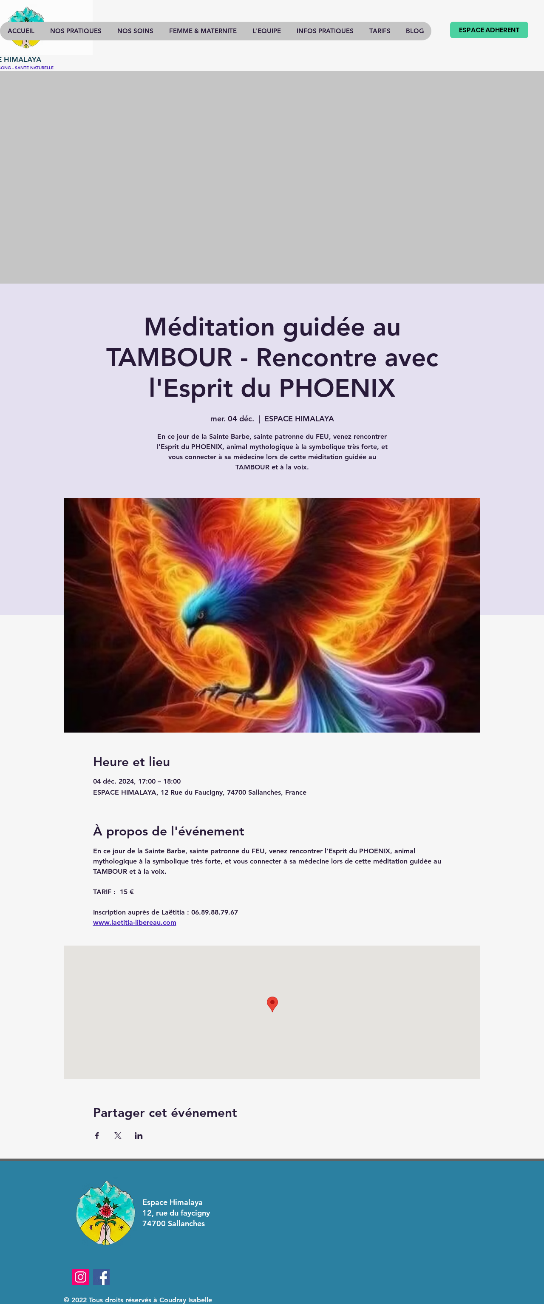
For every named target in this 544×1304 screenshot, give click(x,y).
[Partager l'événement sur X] (118, 1135)
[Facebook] (101, 1277)
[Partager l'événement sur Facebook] (97, 1135)
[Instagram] (80, 1277)
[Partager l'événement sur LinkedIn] (139, 1135)
